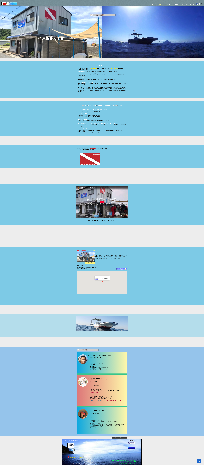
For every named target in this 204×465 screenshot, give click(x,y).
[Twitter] (72, 450)
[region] (102, 323)
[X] (202, 4)
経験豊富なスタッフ (82, 71)
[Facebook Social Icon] (197, 4)
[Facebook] (70, 450)
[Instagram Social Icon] (199, 4)
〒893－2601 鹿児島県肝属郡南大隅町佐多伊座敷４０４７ (122, 460)
